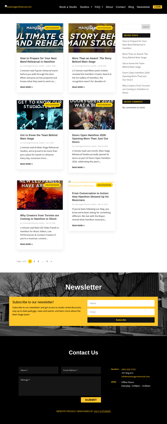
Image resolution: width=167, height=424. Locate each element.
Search (146, 27)
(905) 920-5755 (128, 369)
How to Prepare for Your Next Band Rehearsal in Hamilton (134, 45)
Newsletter (143, 6)
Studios (84, 6)
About (109, 6)
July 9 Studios (102, 411)
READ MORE (25, 87)
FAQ (97, 6)
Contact (121, 6)
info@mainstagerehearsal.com (135, 376)
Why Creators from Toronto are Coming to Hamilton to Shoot (136, 89)
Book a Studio (68, 6)
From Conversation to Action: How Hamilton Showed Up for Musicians (90, 197)
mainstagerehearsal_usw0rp (33, 66)
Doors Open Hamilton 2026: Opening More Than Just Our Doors (90, 138)
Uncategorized (52, 28)
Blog (131, 6)
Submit (91, 399)
